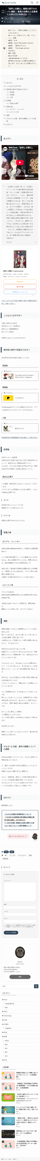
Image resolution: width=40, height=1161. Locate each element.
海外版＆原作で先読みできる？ (17, 89)
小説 (11, 97)
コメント (7, 880)
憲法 (5, 1032)
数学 (6, 1052)
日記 (20, 977)
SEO (5, 1011)
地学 (6, 1048)
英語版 (12, 92)
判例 (5, 1020)
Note (6, 18)
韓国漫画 (27, 21)
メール (6, 911)
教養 (5, 1036)
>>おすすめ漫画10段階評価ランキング (17, 814)
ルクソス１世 (14, 112)
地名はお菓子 (14, 103)
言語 (6, 1056)
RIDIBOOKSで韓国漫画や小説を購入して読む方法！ (20, 437)
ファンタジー (16, 21)
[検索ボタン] (32, 2)
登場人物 (9, 107)
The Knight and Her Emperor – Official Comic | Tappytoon (25, 376)
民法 (5, 1060)
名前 (5, 904)
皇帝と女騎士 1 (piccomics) (13, 271)
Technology (7, 1016)
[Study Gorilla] (9, 2)
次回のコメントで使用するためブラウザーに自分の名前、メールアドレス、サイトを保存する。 (20, 925)
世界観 (8, 100)
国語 (6, 1044)
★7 (5, 21)
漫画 (11, 18)
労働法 (6, 1024)
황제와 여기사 (19, 428)
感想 (8, 115)
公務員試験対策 (9, 1003)
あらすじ (9, 83)
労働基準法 (8, 1028)
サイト (6, 918)
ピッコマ (9, 21)
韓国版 (12, 95)
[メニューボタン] (37, 2)
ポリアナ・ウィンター (17, 109)
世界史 (7, 1040)
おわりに (9, 124)
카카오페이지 (19, 398)
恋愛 (23, 21)
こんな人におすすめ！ (14, 86)
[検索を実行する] (36, 986)
